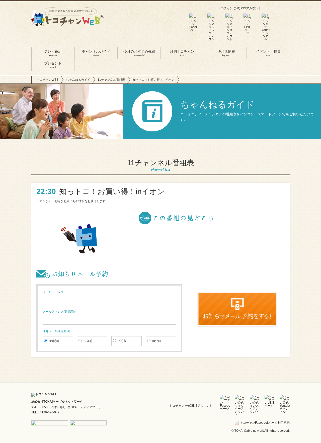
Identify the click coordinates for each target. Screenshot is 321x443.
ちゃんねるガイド (78, 79)
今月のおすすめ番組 (139, 53)
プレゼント (53, 65)
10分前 (156, 341)
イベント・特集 (268, 53)
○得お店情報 (225, 53)
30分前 (87, 341)
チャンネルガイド (96, 53)
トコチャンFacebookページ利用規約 (265, 422)
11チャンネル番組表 (111, 79)
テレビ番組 (53, 53)
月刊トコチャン (182, 53)
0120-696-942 (49, 412)
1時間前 (53, 341)
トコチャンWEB (47, 79)
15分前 (122, 341)
